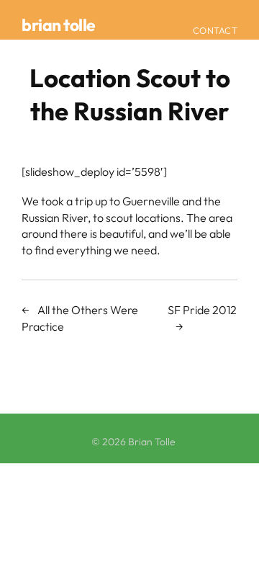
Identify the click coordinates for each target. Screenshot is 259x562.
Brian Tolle (59, 24)
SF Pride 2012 (202, 310)
